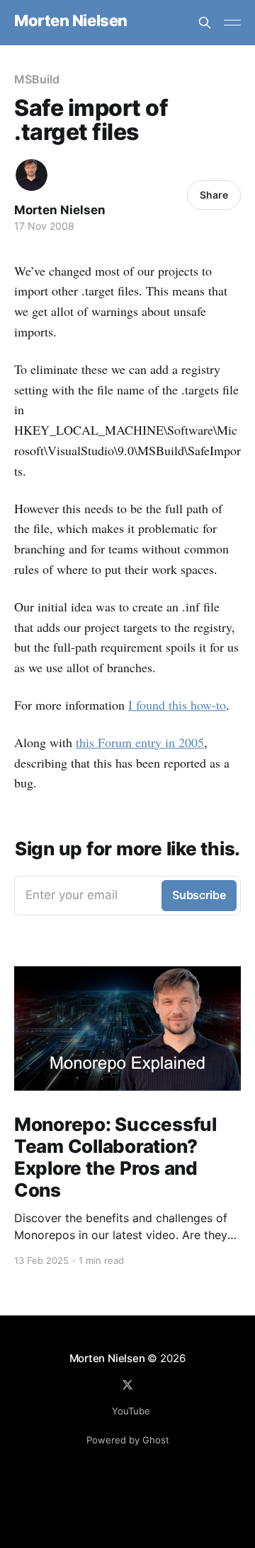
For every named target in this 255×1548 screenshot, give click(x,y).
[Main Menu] (232, 22)
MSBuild (36, 79)
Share (214, 195)
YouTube (131, 1411)
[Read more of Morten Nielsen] (31, 175)
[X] (127, 1384)
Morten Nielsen (71, 20)
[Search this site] (204, 22)
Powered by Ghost (127, 1440)
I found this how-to (177, 704)
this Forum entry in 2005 (140, 742)
